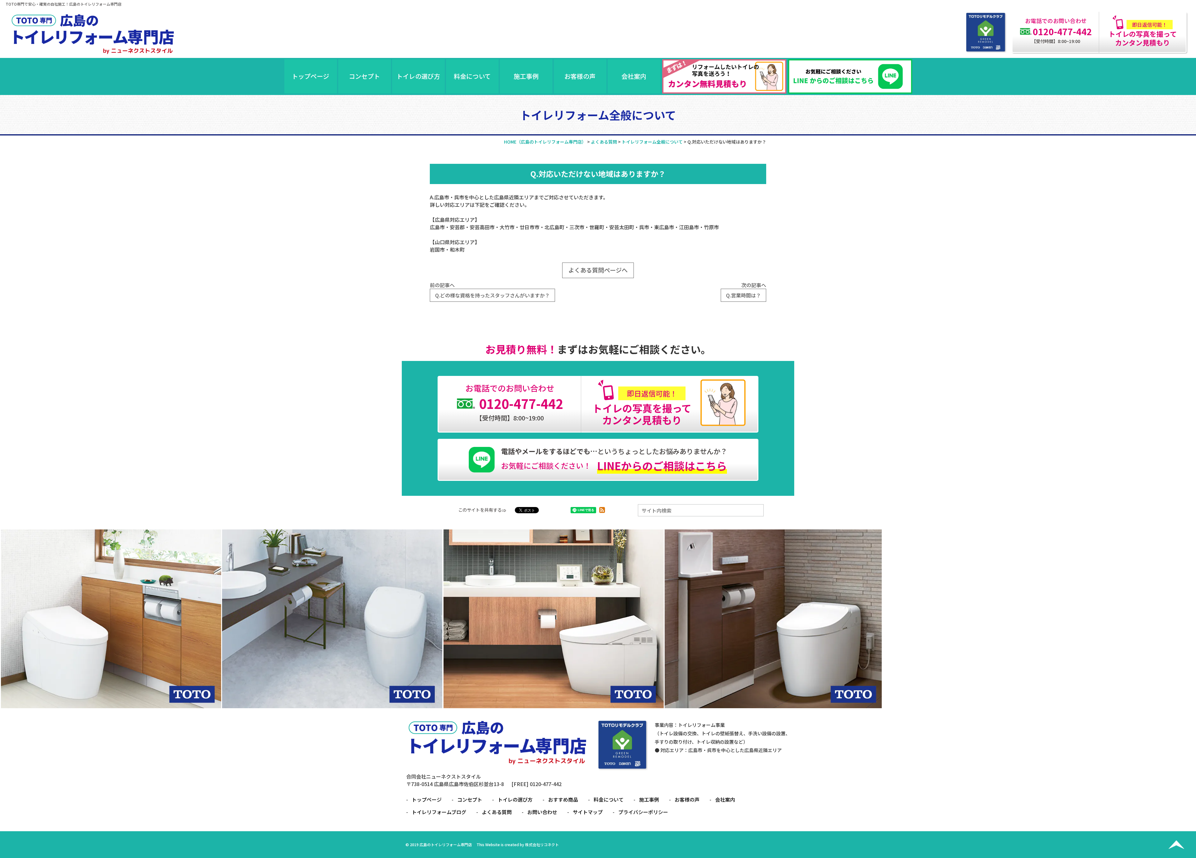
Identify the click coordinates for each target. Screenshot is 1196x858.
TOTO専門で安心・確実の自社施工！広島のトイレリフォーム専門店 (63, 4)
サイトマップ (588, 812)
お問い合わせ (542, 812)
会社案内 (633, 76)
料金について (472, 76)
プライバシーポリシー (643, 812)
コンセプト (364, 76)
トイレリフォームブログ (439, 812)
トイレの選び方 (418, 76)
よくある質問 (497, 812)
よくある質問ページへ (598, 270)
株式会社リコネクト (542, 844)
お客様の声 (580, 76)
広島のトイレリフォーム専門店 (446, 844)
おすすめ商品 (563, 799)
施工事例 (526, 76)
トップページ (310, 76)
